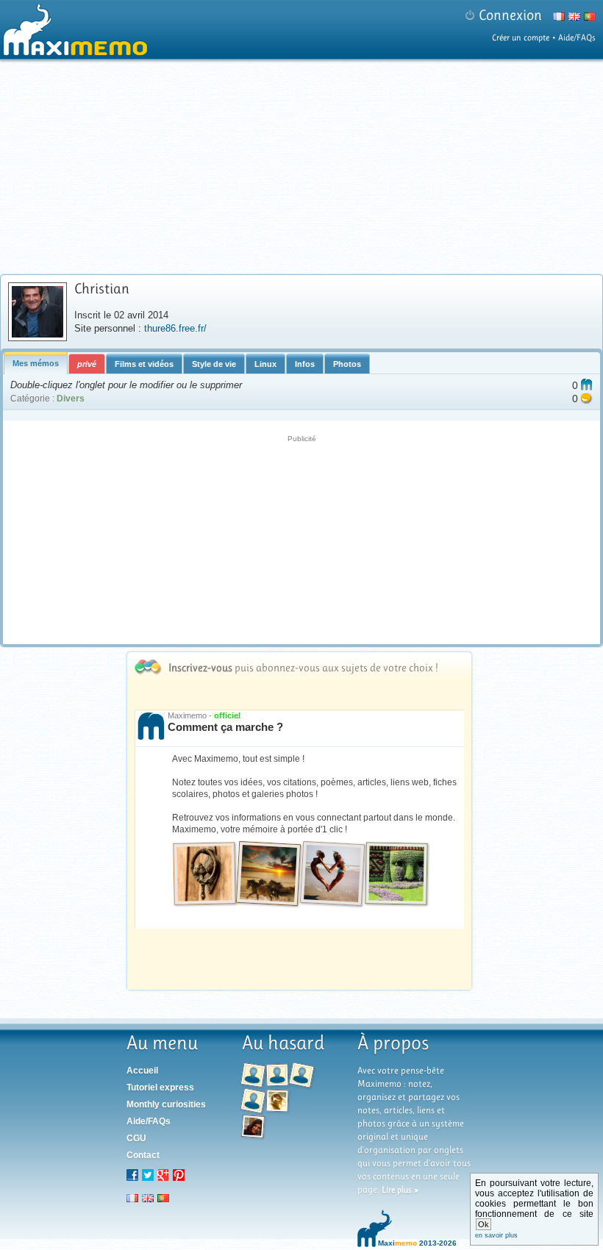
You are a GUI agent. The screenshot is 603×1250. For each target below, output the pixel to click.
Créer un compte (520, 37)
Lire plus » (400, 1190)
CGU (136, 1138)
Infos (305, 364)
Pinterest (179, 1175)
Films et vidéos (144, 364)
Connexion (510, 15)
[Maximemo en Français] (557, 18)
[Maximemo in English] (572, 18)
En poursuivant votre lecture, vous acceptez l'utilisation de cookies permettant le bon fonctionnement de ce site (534, 1208)
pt (163, 1198)
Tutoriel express (160, 1087)
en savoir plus (496, 1235)
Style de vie (214, 364)
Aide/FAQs (577, 37)
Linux (265, 364)
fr (132, 1198)
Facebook (132, 1175)
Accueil (142, 1070)
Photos (347, 364)
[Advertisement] (303, 167)
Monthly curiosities (166, 1104)
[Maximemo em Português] (588, 18)
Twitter (148, 1175)
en (148, 1198)
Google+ (163, 1175)
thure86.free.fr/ (175, 328)
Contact (143, 1155)
